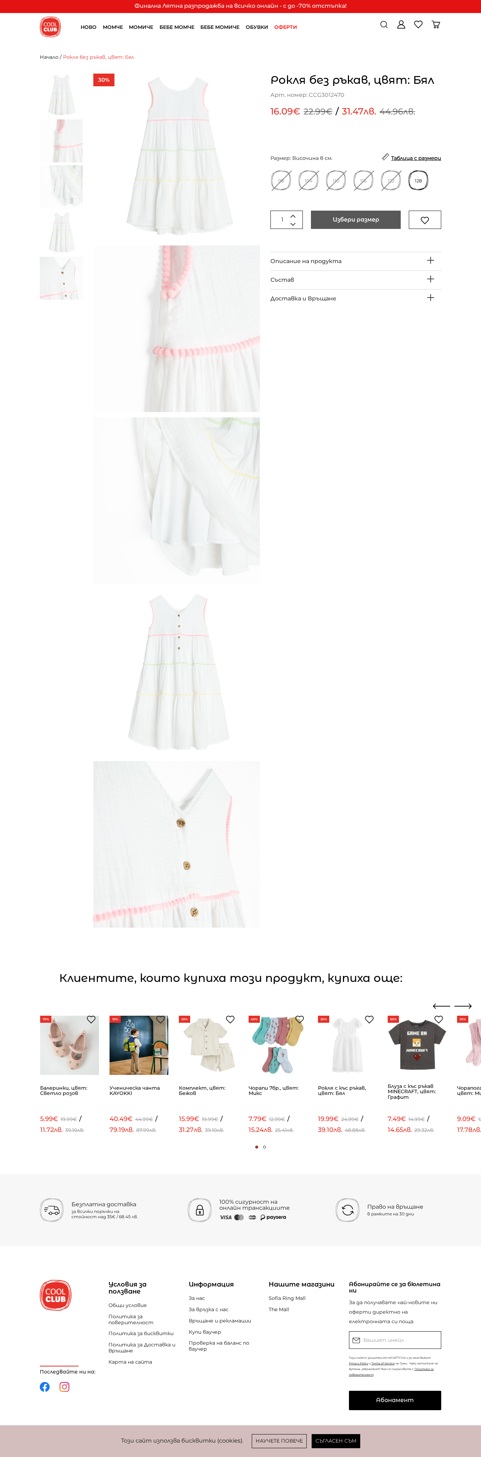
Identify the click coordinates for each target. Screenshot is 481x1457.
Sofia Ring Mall (287, 1298)
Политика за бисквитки (141, 1333)
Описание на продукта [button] (306, 261)
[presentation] (442, 1006)
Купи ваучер (205, 1332)
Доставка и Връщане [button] (303, 298)
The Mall (279, 1309)
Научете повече (279, 1441)
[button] (257, 1147)
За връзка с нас (209, 1309)
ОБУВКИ (257, 27)
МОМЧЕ (113, 27)
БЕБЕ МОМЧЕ (177, 27)
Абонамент (395, 1400)
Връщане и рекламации (220, 1321)
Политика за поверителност (131, 1319)
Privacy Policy (358, 1363)
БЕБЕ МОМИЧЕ (219, 27)
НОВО (88, 27)
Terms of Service (383, 1363)
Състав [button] (282, 279)
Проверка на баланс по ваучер (219, 1346)
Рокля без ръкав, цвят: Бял (98, 57)
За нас (197, 1298)
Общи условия (127, 1305)
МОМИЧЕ (141, 27)
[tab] (355, 261)
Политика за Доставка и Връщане (141, 1347)
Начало (49, 57)
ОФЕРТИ (285, 27)
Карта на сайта (130, 1362)
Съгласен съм (336, 1441)
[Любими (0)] (419, 27)
